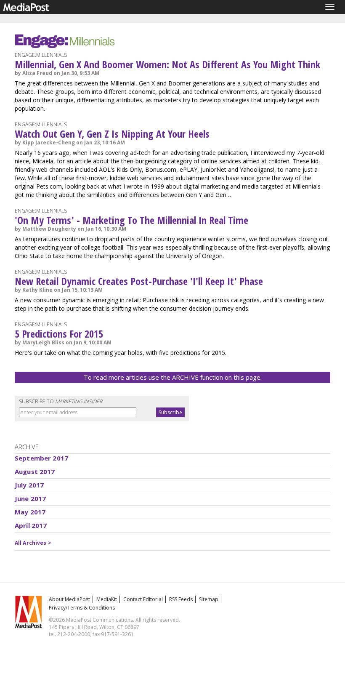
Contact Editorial (143, 599)
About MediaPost (69, 599)
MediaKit (106, 599)
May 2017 (30, 512)
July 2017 (29, 485)
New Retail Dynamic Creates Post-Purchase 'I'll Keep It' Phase (139, 281)
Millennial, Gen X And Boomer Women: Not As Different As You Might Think (167, 64)
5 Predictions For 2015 (59, 334)
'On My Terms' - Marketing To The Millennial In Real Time (131, 220)
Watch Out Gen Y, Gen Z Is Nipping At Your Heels (112, 134)
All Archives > (33, 542)
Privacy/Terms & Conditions (82, 607)
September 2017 (41, 458)
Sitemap (208, 599)
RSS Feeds (181, 599)
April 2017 (31, 525)
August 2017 (35, 471)
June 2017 (30, 498)
